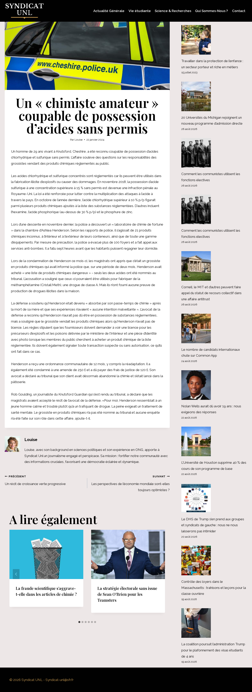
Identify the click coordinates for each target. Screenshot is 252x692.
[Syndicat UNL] (24, 11)
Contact (238, 11)
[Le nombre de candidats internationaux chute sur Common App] (214, 328)
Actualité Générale (108, 11)
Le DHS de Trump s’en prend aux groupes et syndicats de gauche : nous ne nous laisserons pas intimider (212, 525)
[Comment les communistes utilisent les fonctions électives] (214, 153)
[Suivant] (158, 574)
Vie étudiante (140, 11)
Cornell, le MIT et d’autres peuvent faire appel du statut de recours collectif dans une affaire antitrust (211, 293)
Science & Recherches (173, 11)
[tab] (79, 622)
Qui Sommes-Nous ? (211, 11)
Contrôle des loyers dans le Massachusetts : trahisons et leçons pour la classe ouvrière (213, 588)
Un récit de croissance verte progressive (35, 480)
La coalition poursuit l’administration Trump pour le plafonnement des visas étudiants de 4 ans (213, 650)
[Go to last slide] (16, 574)
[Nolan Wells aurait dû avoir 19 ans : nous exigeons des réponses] (214, 385)
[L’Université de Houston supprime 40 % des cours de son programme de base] (214, 441)
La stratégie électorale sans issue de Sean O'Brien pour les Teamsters (127, 594)
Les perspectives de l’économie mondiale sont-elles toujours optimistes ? (130, 483)
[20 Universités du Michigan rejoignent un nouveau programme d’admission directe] (214, 96)
